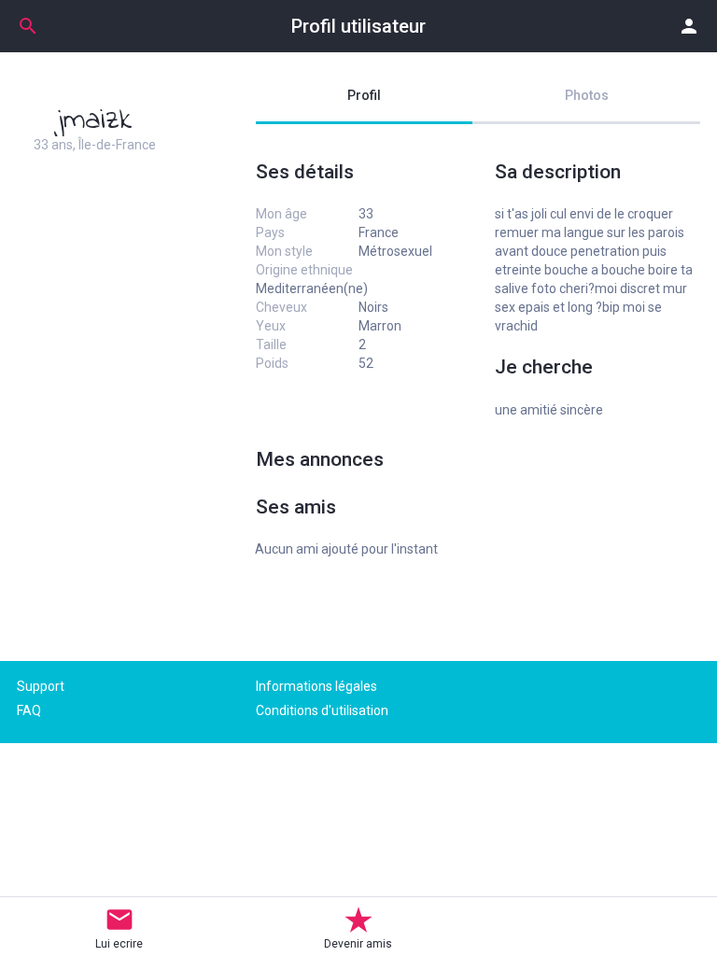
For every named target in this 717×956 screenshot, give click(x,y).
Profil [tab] (364, 95)
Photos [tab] (587, 95)
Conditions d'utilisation (322, 710)
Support (40, 686)
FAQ (29, 710)
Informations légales (316, 686)
